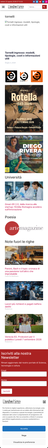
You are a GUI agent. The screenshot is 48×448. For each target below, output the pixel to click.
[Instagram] (46, 1)
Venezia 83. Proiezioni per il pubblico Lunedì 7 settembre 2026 (23, 338)
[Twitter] (37, 1)
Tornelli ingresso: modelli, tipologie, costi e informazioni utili (22, 55)
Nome (4, 380)
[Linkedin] (43, 1)
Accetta (24, 428)
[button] (44, 401)
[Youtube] (40, 1)
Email (3, 370)
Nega (24, 435)
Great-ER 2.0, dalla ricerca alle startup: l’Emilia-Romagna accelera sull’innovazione (23, 207)
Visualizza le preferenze (24, 442)
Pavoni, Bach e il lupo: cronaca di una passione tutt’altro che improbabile (22, 271)
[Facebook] (34, 1)
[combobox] (34, 7)
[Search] (44, 7)
